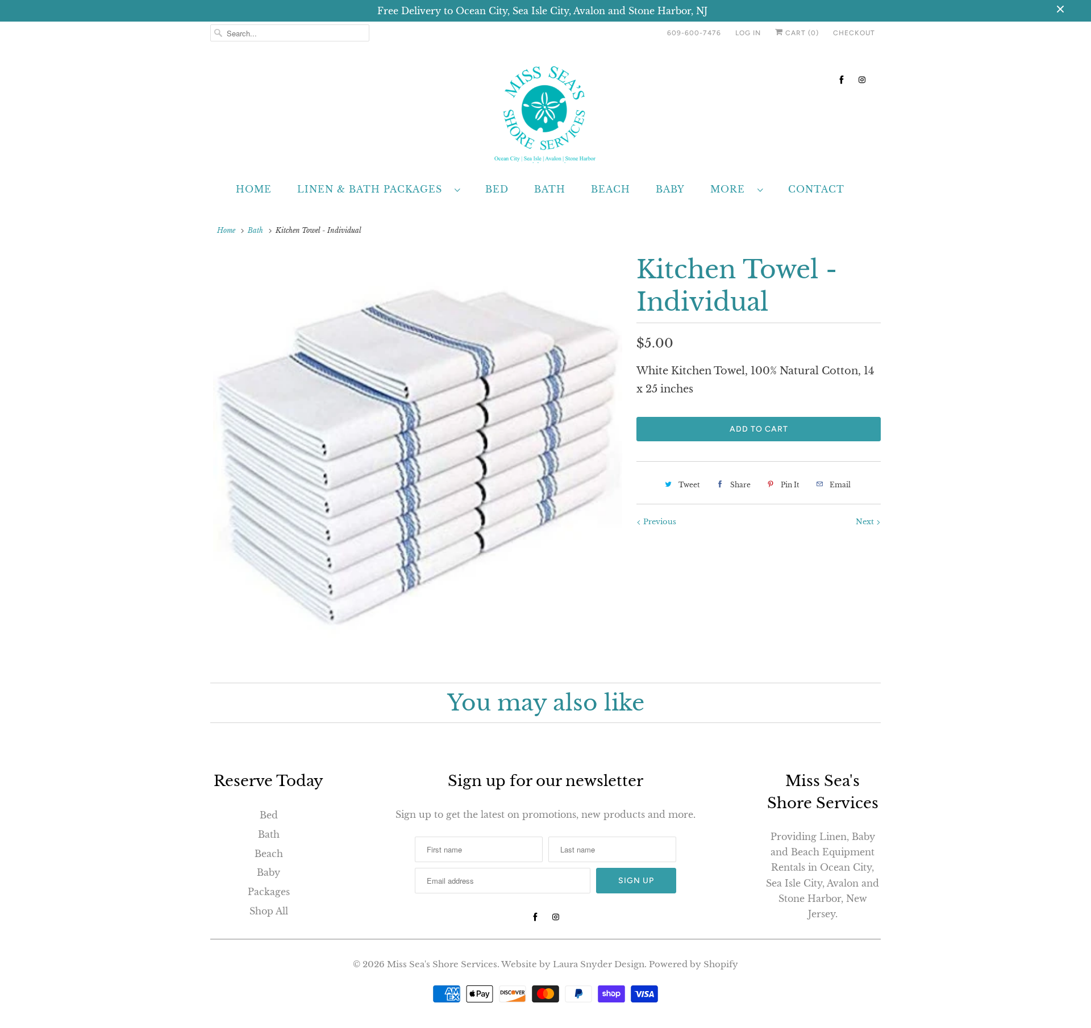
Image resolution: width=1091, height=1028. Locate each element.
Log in (748, 33)
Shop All (268, 911)
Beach (610, 189)
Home (254, 189)
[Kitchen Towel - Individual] (417, 457)
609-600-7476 (694, 33)
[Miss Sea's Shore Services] (545, 112)
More (731, 189)
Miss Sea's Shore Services (442, 964)
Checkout (854, 33)
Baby (670, 189)
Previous (658, 521)
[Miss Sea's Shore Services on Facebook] (841, 80)
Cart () (801, 33)
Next (866, 521)
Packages (269, 891)
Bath (549, 189)
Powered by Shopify (693, 964)
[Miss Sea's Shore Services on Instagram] (862, 80)
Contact (816, 189)
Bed (497, 189)
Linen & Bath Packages (373, 189)
